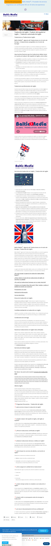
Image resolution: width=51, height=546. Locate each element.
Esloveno (30, 376)
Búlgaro (41, 376)
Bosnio (46, 379)
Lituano (16, 378)
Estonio (19, 378)
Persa (28, 381)
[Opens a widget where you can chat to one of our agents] (46, 543)
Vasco (40, 379)
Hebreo (42, 378)
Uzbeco (24, 381)
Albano (26, 379)
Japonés (23, 379)
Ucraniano (35, 378)
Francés (31, 378)
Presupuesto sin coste (20, 289)
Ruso (22, 378)
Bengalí (43, 379)
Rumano (38, 376)
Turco (45, 378)
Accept (5, 542)
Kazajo (21, 381)
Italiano (39, 378)
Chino (40, 381)
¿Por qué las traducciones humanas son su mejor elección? (30, 282)
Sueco (24, 378)
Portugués (37, 381)
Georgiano (16, 379)
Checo (23, 376)
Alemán (27, 382)
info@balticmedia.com (21, 345)
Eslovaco (26, 376)
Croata (15, 381)
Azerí (33, 381)
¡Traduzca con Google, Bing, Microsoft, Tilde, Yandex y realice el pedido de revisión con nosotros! (31, 285)
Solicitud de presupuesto (13, 2)
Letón (44, 376)
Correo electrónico (19, 295)
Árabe (33, 379)
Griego (18, 381)
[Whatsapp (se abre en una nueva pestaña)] (25, 10)
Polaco (20, 376)
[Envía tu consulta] (10, 35)
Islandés (30, 379)
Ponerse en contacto (43, 531)
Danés (20, 379)
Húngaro (34, 376)
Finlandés (16, 376)
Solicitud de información (21, 292)
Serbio (30, 381)
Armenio (37, 379)
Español (27, 378)
